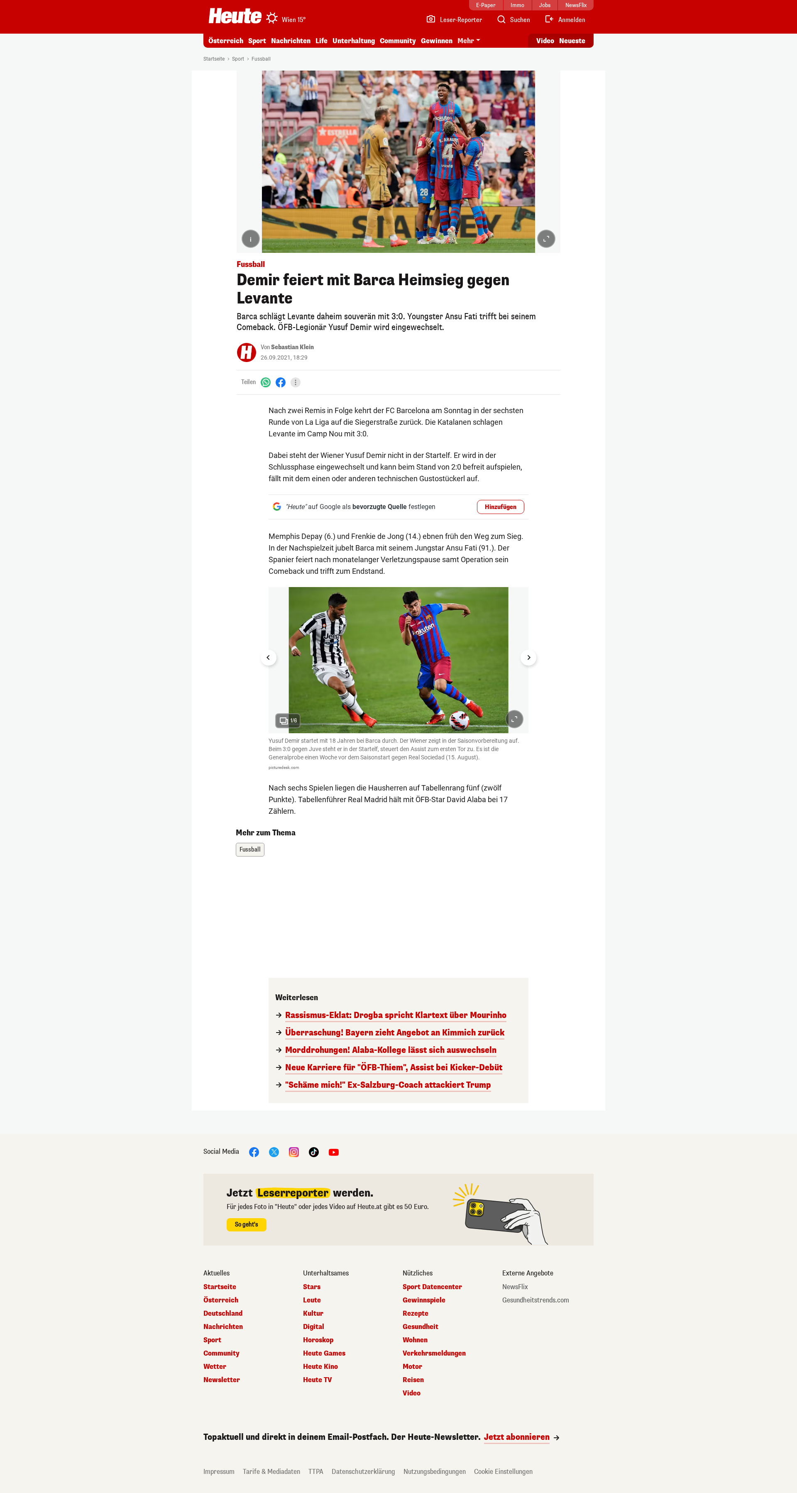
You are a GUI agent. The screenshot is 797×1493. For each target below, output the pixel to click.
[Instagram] (294, 1152)
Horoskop (318, 1340)
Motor (412, 1367)
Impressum (219, 1471)
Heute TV (317, 1380)
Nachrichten (223, 1327)
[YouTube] (334, 1152)
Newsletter (221, 1380)
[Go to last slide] (268, 658)
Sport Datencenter (432, 1287)
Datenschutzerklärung (363, 1471)
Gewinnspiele (424, 1300)
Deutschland (222, 1313)
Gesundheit (420, 1327)
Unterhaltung (353, 41)
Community (398, 41)
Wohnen (415, 1340)
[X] (274, 1152)
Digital (313, 1327)
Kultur (313, 1313)
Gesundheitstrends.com (535, 1300)
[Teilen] (296, 382)
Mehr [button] (465, 41)
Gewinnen (436, 41)
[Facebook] (281, 382)
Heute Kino (320, 1367)
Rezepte (415, 1313)
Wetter (214, 1367)
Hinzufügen (500, 507)
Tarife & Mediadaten (271, 1471)
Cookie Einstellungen (503, 1471)
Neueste (572, 41)
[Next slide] (528, 658)
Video (545, 41)
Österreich (225, 41)
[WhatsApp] (266, 382)
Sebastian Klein (292, 347)
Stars (311, 1287)
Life (321, 41)
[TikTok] (314, 1152)
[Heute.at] (235, 16)
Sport (257, 41)
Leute (312, 1300)
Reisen (413, 1380)
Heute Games (324, 1353)
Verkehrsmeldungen (434, 1353)
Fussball (261, 59)
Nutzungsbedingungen (434, 1471)
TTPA (315, 1471)
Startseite (214, 59)
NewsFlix (515, 1287)
